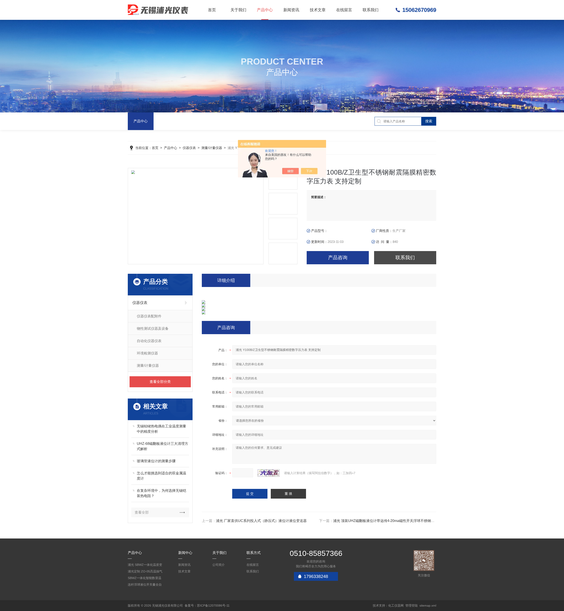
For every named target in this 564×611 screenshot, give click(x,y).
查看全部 (142, 512)
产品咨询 (337, 257)
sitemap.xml (427, 605)
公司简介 (218, 564)
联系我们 (370, 10)
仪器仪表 (189, 148)
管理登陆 (411, 605)
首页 (212, 10)
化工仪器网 (396, 605)
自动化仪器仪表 (149, 341)
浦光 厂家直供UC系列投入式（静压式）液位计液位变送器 (261, 521)
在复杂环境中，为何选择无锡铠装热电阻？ (161, 493)
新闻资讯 (291, 10)
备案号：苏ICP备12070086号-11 (207, 605)
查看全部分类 (160, 382)
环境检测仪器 (147, 353)
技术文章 (318, 10)
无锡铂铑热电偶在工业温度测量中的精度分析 (161, 428)
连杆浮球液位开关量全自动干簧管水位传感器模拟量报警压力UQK (145, 585)
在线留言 (344, 10)
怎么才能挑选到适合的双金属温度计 (161, 475)
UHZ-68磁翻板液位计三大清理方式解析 (162, 446)
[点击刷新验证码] (269, 473)
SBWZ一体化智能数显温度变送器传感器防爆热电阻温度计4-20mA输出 (145, 578)
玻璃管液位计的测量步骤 (156, 461)
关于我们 (238, 10)
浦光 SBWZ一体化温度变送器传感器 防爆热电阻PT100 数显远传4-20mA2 (145, 565)
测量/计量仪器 (211, 148)
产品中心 (265, 10)
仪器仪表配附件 (149, 316)
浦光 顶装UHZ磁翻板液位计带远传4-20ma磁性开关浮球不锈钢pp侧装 (387, 521)
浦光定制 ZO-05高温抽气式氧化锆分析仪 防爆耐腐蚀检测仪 (145, 572)
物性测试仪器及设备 (153, 328)
